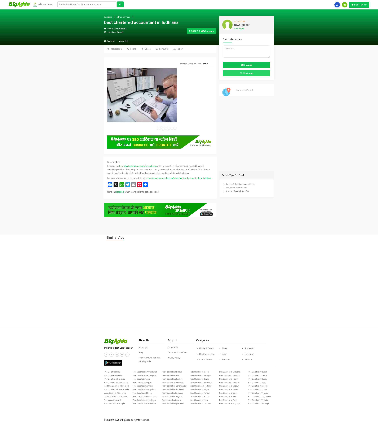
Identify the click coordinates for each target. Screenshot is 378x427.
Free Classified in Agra (141, 379)
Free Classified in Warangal (258, 403)
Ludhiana (111, 32)
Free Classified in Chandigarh (144, 400)
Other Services (123, 17)
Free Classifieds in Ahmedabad (145, 372)
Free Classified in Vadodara (258, 400)
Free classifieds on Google (114, 403)
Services (108, 17)
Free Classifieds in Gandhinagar (174, 386)
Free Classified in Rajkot (257, 375)
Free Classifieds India (112, 372)
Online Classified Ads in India (115, 396)
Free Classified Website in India (116, 382)
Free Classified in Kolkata (200, 396)
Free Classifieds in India (113, 375)
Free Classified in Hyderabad (173, 403)
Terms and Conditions (177, 352)
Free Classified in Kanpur (200, 393)
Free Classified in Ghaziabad (173, 389)
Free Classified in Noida (228, 393)
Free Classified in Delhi (170, 375)
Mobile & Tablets (206, 348)
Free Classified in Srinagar (258, 386)
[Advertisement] (189, 286)
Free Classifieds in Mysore (229, 382)
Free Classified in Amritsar (143, 386)
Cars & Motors (205, 359)
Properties (250, 348)
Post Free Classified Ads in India (116, 386)
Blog (141, 352)
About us (143, 347)
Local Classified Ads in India (115, 393)
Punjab (120, 32)
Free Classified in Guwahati (172, 393)
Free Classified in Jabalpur (200, 375)
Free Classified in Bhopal (142, 393)
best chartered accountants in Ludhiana (137, 166)
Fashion (248, 359)
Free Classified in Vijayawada (259, 396)
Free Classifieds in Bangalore (144, 389)
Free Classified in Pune (228, 400)
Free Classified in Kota (199, 400)
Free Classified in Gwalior (171, 400)
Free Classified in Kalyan (199, 389)
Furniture (249, 354)
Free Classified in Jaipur (199, 379)
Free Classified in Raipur (257, 372)
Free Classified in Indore (199, 372)
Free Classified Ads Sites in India (116, 389)
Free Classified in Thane (257, 389)
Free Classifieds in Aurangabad (145, 375)
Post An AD (360, 4)
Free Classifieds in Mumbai (229, 375)
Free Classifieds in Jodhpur (200, 386)
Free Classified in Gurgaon (172, 396)
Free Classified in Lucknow (200, 403)
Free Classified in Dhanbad (172, 379)
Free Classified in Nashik (228, 389)
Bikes (224, 348)
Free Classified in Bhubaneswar (145, 396)
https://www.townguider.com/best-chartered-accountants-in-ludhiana (178, 178)
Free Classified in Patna (228, 396)
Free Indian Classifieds (112, 400)
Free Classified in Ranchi (257, 379)
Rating (133, 49)
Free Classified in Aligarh (142, 382)
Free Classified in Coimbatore (144, 403)
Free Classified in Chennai (172, 372)
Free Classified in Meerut (228, 379)
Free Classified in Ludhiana (229, 372)
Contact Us (172, 347)
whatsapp (247, 73)
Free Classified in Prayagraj (230, 403)
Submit (248, 65)
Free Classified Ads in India (114, 379)
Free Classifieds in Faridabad (173, 382)
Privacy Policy (173, 357)
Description (116, 49)
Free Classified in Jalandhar (201, 382)
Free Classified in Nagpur (229, 386)
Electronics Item (206, 354)
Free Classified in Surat (257, 382)
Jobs (224, 354)
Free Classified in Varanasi (258, 393)
